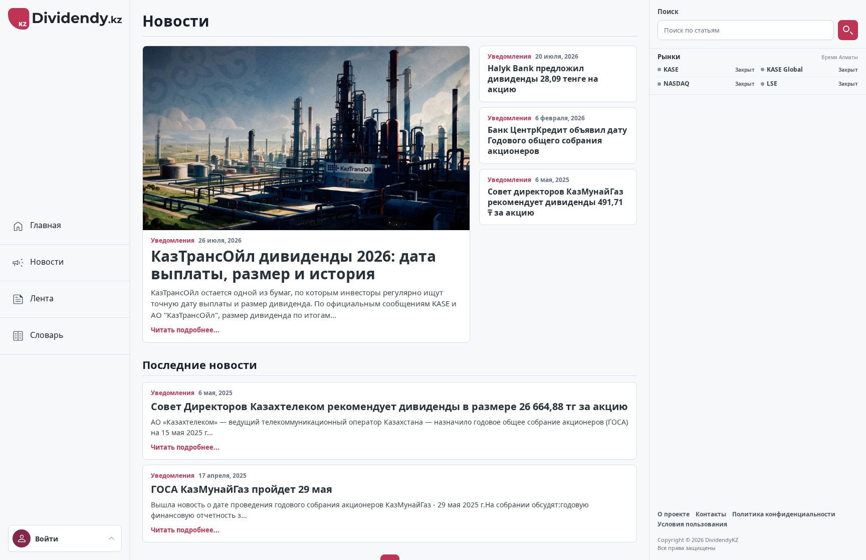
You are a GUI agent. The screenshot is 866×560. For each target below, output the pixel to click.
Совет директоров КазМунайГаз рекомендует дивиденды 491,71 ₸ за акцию (555, 202)
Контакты (711, 514)
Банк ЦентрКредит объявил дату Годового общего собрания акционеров (557, 140)
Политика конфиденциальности (783, 514)
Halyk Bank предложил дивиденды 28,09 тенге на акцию (543, 78)
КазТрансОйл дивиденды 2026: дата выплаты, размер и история (293, 265)
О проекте (674, 514)
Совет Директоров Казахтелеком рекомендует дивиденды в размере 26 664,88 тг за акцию (389, 406)
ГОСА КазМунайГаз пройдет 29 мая (241, 489)
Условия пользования (692, 524)
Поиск (668, 12)
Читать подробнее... (185, 329)
